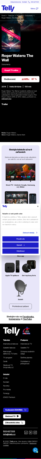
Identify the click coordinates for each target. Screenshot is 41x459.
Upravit (19, 245)
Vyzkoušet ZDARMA (14, 410)
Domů (4, 15)
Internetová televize (10, 344)
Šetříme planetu (26, 358)
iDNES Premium (9, 397)
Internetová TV (26, 344)
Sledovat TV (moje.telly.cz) (8, 366)
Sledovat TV (10, 416)
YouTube (27, 319)
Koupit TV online (11, 70)
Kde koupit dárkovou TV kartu (10, 352)
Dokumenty (29, 15)
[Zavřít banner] (38, 206)
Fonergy (6, 393)
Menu (33, 8)
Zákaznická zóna (16, 2)
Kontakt (24, 2)
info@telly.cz (9, 434)
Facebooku (28, 316)
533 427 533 (9, 431)
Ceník (5, 361)
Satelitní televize (9, 348)
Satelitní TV (24, 348)
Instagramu (14, 319)
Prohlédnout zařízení (20, 306)
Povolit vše (21, 239)
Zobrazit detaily (28, 233)
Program (19, 15)
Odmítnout (20, 251)
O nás (5, 378)
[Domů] (8, 8)
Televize (11, 15)
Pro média (7, 389)
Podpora (24, 340)
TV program (7, 358)
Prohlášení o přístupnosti (25, 362)
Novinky (6, 386)
